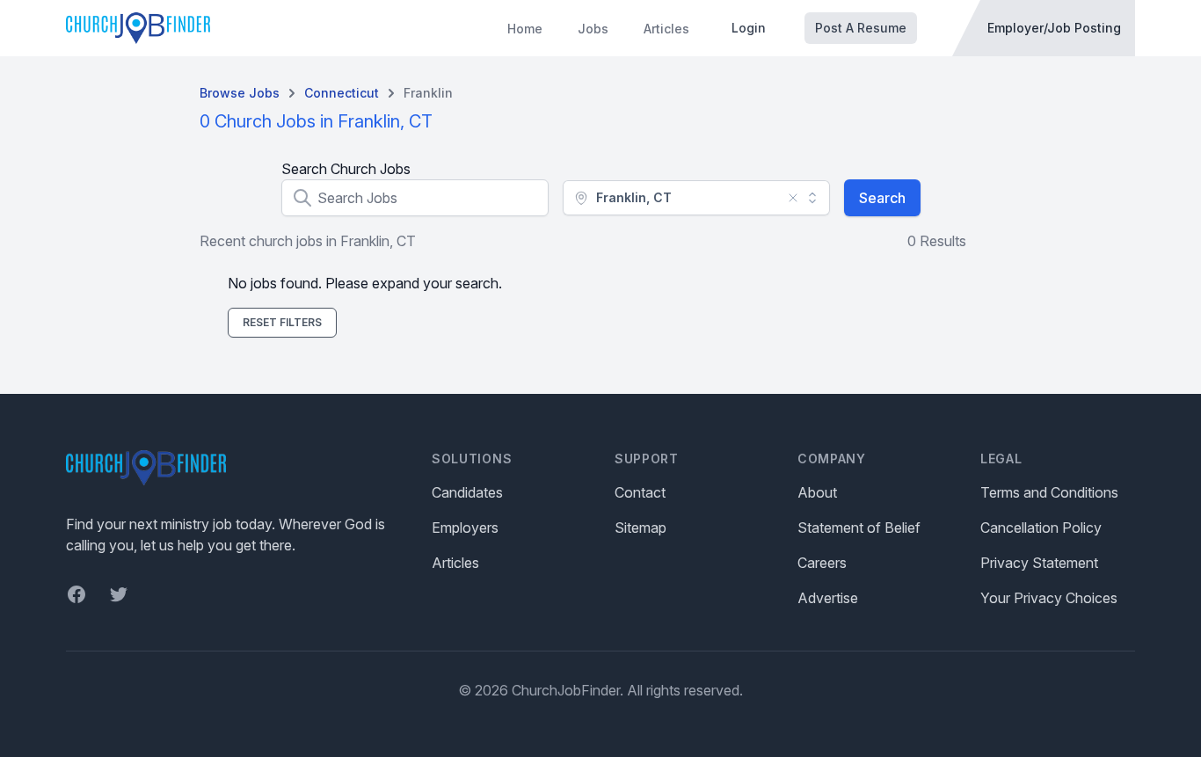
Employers (465, 527)
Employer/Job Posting (1054, 27)
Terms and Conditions (1049, 492)
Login (749, 27)
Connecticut (341, 92)
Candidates (467, 492)
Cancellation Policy (1041, 527)
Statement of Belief (859, 527)
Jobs (593, 28)
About (817, 492)
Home (524, 28)
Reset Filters (282, 322)
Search (882, 198)
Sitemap (640, 527)
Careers (822, 562)
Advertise (827, 598)
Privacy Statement (1039, 562)
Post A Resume (860, 27)
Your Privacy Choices (1048, 598)
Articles (666, 28)
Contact (640, 492)
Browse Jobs (240, 92)
